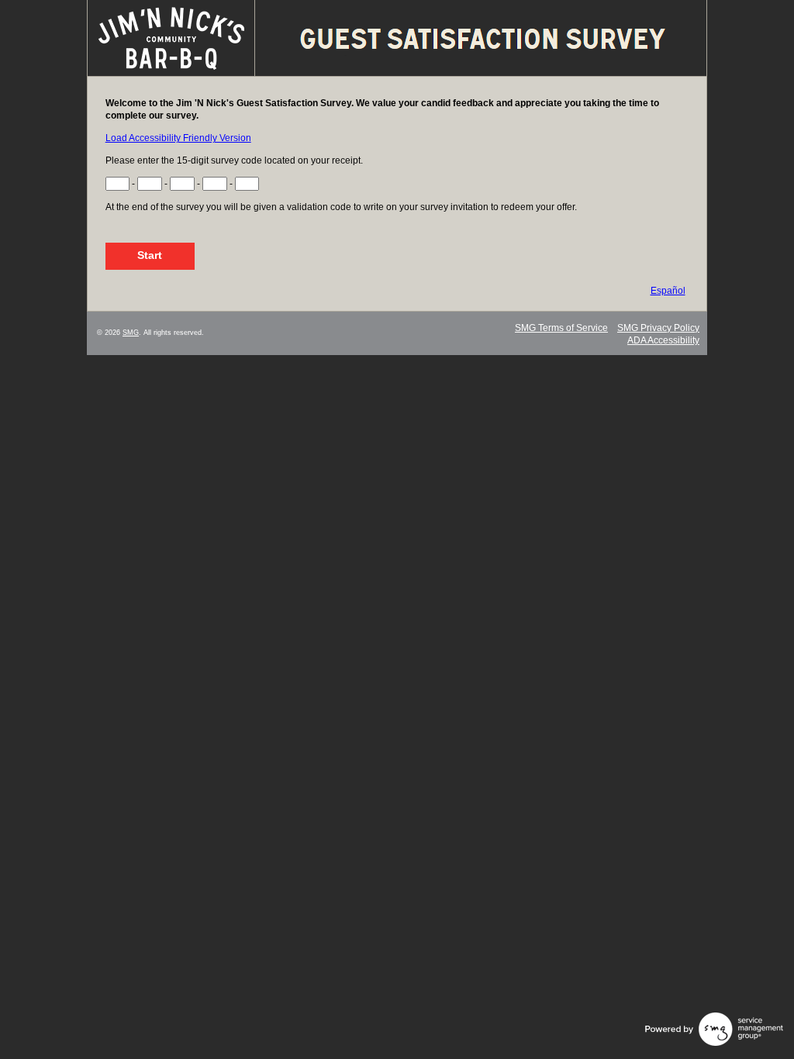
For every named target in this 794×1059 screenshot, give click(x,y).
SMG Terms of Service (561, 328)
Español (668, 290)
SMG (131, 332)
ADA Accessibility (663, 340)
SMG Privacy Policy (658, 328)
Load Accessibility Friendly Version (178, 138)
